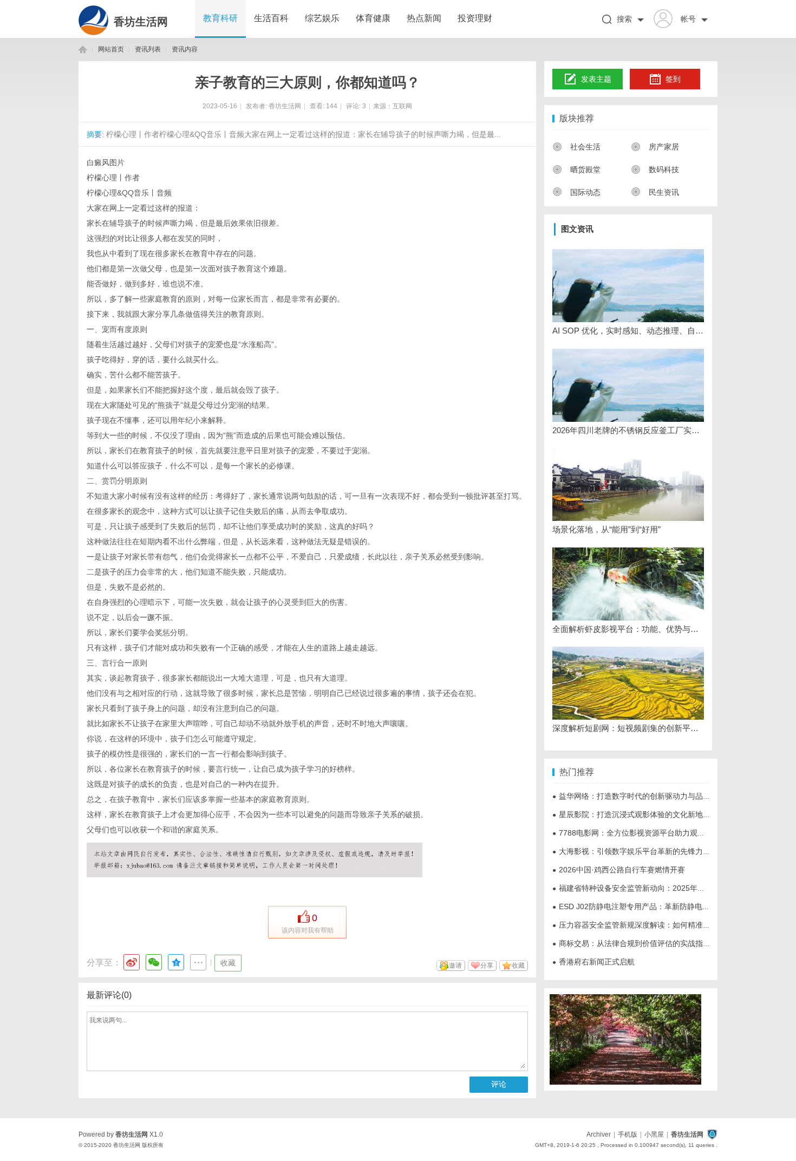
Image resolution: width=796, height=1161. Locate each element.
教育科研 (220, 18)
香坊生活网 (141, 22)
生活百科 (271, 18)
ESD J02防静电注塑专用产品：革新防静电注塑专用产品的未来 (661, 906)
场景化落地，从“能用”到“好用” (606, 529)
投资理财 (475, 18)
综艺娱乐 (322, 18)
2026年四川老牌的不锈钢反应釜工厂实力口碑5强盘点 (628, 430)
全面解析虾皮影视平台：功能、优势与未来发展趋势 (628, 629)
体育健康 (373, 18)
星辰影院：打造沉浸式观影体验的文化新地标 (631, 814)
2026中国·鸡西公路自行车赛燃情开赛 (618, 869)
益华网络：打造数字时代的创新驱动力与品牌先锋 (639, 796)
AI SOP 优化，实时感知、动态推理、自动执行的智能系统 (628, 330)
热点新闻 (424, 18)
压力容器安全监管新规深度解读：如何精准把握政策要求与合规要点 (669, 925)
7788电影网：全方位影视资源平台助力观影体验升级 (643, 833)
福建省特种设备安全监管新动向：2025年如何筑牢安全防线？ (659, 888)
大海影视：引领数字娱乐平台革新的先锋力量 (631, 851)
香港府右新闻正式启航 (593, 961)
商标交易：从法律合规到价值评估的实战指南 (631, 943)
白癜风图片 (106, 162)
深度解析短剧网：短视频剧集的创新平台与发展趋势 (628, 728)
